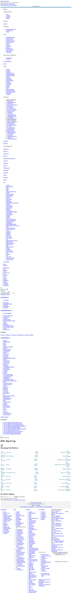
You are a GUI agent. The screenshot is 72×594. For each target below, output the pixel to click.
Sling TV (43, 511)
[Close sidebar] (1, 436)
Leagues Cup (9, 57)
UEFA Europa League (8, 325)
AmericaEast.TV (10, 221)
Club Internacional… (11, 102)
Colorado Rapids (11, 128)
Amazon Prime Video (11, 220)
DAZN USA (9, 207)
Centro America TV (10, 229)
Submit (16, 496)
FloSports (8, 234)
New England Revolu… (12, 104)
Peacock (8, 218)
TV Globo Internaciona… (12, 211)
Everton (8, 76)
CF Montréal (10, 117)
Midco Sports (9, 241)
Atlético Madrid (9, 80)
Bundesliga (8, 46)
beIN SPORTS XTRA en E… (13, 225)
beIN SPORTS (9, 186)
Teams (4, 63)
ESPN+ (8, 197)
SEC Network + (9, 251)
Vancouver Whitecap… (12, 121)
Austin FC (10, 137)
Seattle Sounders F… (12, 136)
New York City (20, 537)
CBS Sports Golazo (10, 228)
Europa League (9, 38)
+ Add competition (7, 313)
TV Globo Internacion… (32, 540)
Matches (5, 9)
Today (7, 14)
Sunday (8, 18)
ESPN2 (8, 192)
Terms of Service (18, 500)
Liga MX (8, 59)
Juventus (8, 81)
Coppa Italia (9, 52)
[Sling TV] (8, 335)
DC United (10, 113)
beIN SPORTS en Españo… (12, 202)
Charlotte (19, 534)
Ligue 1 (8, 47)
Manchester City (10, 73)
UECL (4, 271)
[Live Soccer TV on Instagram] (57, 551)
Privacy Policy (9, 500)
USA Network (9, 206)
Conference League (10, 41)
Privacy (43, 559)
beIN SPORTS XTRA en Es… (10, 380)
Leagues (5, 23)
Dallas (18, 555)
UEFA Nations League (8, 327)
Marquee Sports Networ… (12, 240)
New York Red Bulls (11, 109)
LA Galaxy (10, 135)
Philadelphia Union (12, 116)
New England (20, 533)
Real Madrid (9, 79)
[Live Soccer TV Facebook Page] (57, 545)
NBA (42, 574)
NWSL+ (8, 248)
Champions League (10, 37)
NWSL (7, 31)
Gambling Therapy (62, 552)
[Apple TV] (14, 335)
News (4, 264)
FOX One (8, 235)
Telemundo (8, 210)
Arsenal (8, 69)
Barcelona (8, 78)
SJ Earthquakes (20, 554)
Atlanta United (20, 543)
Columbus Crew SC (12, 118)
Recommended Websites (44, 566)
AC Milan (8, 84)
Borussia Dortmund (10, 90)
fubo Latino (8, 236)
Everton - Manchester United (55, 539)
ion (7, 239)
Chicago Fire (10, 103)
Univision (8, 215)
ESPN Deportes (9, 195)
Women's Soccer (45, 554)
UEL (4, 269)
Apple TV (8, 200)
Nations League (9, 39)
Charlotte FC (10, 106)
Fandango (8, 233)
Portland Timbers (11, 131)
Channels (5, 143)
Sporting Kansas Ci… (12, 138)
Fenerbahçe (8, 93)
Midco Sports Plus (10, 243)
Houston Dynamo (11, 122)
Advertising (44, 558)
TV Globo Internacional (8, 366)
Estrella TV (8, 231)
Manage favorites (5, 294)
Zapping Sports (9, 259)
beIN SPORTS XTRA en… (32, 556)
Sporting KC (20, 569)
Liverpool (8, 71)
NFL (46, 574)
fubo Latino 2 (9, 238)
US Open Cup (9, 30)
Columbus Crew (21, 548)
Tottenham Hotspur (10, 75)
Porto (7, 88)
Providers (43, 563)
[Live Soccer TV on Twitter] (57, 548)
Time (8, 292)
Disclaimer (43, 560)
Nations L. (5, 270)
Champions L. (6, 267)
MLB (42, 575)
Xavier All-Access (10, 258)
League (4, 292)
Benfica (8, 86)
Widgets (43, 557)
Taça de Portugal (10, 49)
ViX (7, 255)
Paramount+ (9, 201)
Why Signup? (22, 496)
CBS (7, 187)
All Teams (5, 141)
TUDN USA (9, 205)
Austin (18, 568)
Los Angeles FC (10, 123)
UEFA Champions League (9, 320)
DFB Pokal (8, 51)
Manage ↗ (6, 297)
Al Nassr (8, 94)
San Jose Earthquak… (12, 125)
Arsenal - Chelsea (58, 542)
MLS (4, 274)
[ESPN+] (31, 335)
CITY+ (7, 230)
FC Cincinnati (10, 107)
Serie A (7, 44)
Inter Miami (19, 530)
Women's (5, 265)
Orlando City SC (11, 111)
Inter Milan (8, 83)
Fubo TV (43, 513)
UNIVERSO (9, 212)
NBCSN (8, 209)
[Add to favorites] (2, 446)
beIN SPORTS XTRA (11, 224)
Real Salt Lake (10, 130)
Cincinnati (19, 535)
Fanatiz (7, 185)
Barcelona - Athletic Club (56, 511)
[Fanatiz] (26, 335)
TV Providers (42, 509)
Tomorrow (8, 15)
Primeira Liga (9, 48)
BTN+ (7, 226)
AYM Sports (9, 223)
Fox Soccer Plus (9, 194)
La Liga (8, 43)
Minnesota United (21, 562)
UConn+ (8, 254)
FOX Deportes (9, 214)
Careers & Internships (46, 562)
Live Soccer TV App (46, 555)
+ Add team (6, 300)
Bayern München (10, 89)
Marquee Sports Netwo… (32, 573)
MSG (7, 245)
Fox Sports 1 (9, 196)
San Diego (19, 563)
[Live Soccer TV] (5, 1)
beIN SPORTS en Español (9, 358)
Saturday (8, 17)
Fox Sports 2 (9, 199)
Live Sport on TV (45, 573)
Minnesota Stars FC (12, 132)
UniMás (8, 216)
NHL (48, 574)
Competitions (4, 310)
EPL (4, 276)
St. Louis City (20, 557)
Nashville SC (10, 101)
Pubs (42, 564)
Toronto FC (10, 112)
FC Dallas (9, 126)
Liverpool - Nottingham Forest (55, 516)
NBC (7, 190)
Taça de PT (5, 284)
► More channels (5, 417)
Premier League (9, 42)
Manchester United (10, 74)
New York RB (20, 538)
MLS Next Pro (9, 244)
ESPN (7, 189)
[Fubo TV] (3, 335)
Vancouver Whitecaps (19, 550)
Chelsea (8, 70)
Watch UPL (8, 256)
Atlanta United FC (12, 114)
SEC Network (9, 250)
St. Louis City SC (11, 127)
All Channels (6, 261)
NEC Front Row (10, 246)
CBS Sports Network (11, 191)
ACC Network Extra (10, 219)
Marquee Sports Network (9, 395)
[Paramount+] (21, 335)
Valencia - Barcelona (59, 540)
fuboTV (8, 204)
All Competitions (7, 61)
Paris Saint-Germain (10, 91)
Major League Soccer (11, 29)
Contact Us (43, 570)
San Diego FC (11, 133)
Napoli (7, 85)
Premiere (8, 249)
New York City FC (11, 108)
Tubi (7, 253)
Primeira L (5, 282)
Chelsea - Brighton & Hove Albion (57, 519)
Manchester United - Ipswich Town (56, 524)
